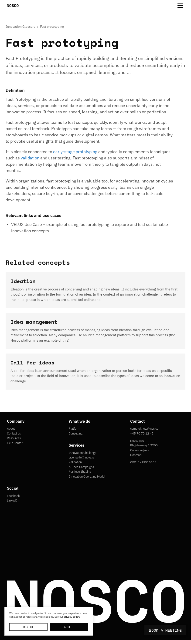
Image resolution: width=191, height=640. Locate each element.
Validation (75, 462)
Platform (74, 429)
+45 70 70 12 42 (141, 433)
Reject (28, 627)
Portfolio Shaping (80, 472)
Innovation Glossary (20, 26)
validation (30, 158)
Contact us (14, 433)
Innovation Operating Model (87, 476)
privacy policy (71, 616)
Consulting (75, 433)
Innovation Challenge (82, 453)
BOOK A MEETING (165, 630)
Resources (14, 438)
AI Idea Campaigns (81, 467)
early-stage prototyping (75, 151)
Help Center (15, 443)
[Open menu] (180, 5)
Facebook (13, 496)
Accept (69, 627)
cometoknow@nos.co (144, 429)
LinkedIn (12, 500)
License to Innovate (81, 457)
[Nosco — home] (13, 5)
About (11, 429)
